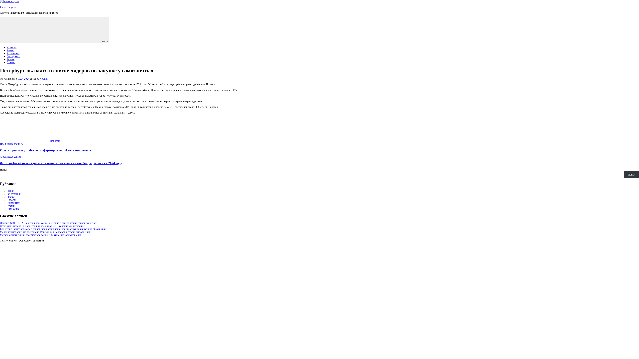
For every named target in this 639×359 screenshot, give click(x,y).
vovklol (44, 78)
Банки (10, 50)
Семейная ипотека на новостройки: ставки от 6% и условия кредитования (42, 226)
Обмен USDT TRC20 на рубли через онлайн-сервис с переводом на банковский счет (48, 223)
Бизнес (10, 59)
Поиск (3, 169)
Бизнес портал (8, 7)
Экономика (13, 53)
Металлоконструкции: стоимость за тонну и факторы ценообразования (40, 235)
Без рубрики (14, 193)
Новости (11, 47)
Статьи (11, 62)
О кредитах (13, 56)
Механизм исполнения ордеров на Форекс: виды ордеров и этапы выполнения (45, 232)
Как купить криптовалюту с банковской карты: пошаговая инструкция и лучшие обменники (53, 229)
